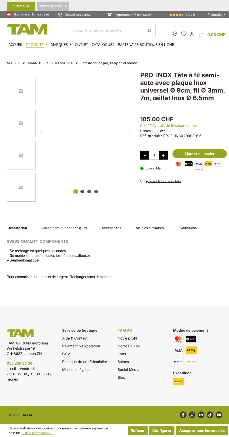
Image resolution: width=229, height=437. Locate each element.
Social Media (128, 369)
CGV (66, 354)
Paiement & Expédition (81, 346)
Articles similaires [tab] (150, 228)
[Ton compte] (192, 34)
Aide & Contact (74, 338)
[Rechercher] (150, 30)
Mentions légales (76, 369)
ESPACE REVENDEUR (53, 6)
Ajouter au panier (199, 153)
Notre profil (127, 338)
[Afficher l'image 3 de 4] (89, 191)
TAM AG (125, 330)
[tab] (17, 229)
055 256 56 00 (19, 363)
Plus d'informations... (37, 433)
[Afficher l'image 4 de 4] (96, 191)
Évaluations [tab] (187, 228)
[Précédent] (41, 133)
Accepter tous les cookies (202, 430)
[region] (69, 138)
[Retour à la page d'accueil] (27, 29)
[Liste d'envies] (183, 34)
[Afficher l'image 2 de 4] (82, 191)
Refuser (138, 430)
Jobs (122, 354)
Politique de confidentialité (84, 361)
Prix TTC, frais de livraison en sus (168, 125)
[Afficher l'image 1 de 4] (75, 191)
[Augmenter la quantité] (163, 155)
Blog (121, 377)
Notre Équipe (129, 346)
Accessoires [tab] (111, 228)
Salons (123, 361)
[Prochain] (130, 133)
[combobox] (106, 30)
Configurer (162, 430)
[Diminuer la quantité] (144, 155)
